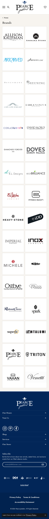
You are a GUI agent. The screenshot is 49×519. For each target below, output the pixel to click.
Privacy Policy (15, 497)
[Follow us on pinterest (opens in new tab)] (10, 428)
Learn (18, 39)
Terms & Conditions (31, 497)
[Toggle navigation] (3, 7)
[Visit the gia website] (7, 478)
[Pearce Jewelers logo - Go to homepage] (24, 7)
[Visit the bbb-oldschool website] (22, 478)
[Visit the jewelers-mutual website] (24, 485)
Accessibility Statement (24, 502)
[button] (8, 7)
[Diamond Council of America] (15, 478)
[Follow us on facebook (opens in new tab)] (16, 428)
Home (6, 18)
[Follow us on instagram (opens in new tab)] (4, 428)
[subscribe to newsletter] (42, 464)
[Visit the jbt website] (36, 478)
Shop (8, 39)
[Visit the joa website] (43, 478)
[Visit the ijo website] (29, 478)
